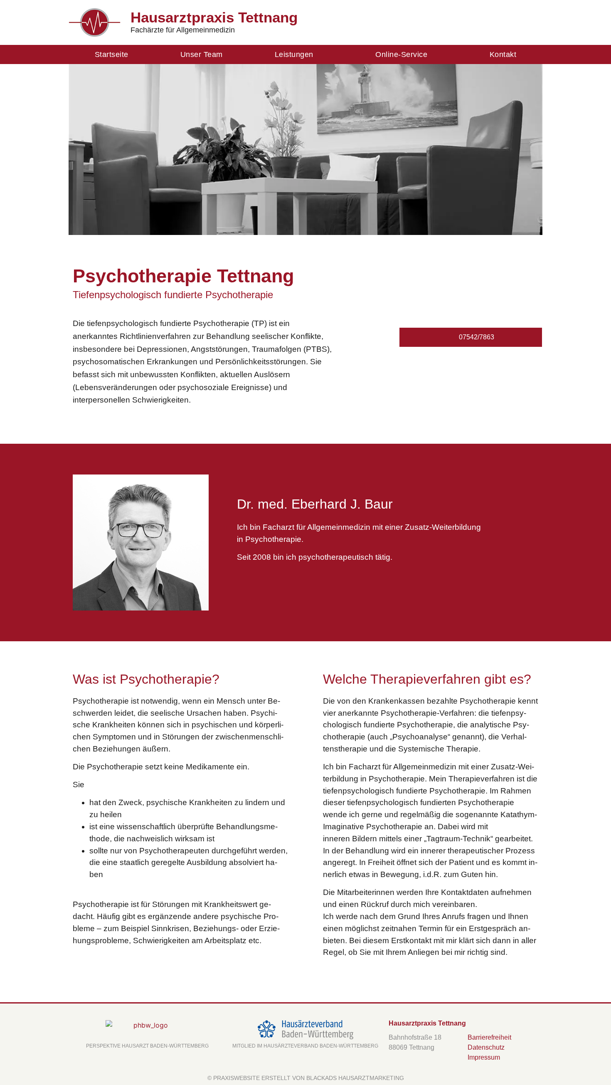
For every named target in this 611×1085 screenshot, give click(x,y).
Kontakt (503, 54)
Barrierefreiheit (489, 1037)
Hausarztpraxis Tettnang (214, 17)
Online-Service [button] (401, 54)
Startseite (111, 54)
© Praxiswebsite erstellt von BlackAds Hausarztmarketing (305, 1078)
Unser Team (201, 54)
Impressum (484, 1057)
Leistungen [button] (294, 54)
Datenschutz (486, 1047)
